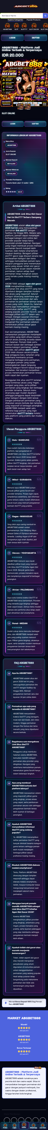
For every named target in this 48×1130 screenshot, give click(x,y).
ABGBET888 (11, 225)
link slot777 (21, 230)
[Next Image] (46, 83)
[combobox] (21, 15)
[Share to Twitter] (7, 1120)
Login (12, 38)
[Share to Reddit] (36, 1120)
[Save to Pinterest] (28, 1120)
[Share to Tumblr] (43, 1120)
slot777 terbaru (25, 413)
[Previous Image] (2, 83)
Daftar (35, 38)
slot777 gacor (32, 349)
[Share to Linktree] (21, 1120)
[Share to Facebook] (14, 1120)
